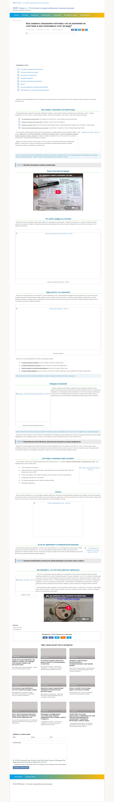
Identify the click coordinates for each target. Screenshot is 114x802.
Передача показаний (27, 78)
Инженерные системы (70, 15)
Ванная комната (45, 15)
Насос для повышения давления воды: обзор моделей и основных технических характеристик (24, 715)
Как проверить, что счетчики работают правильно (35, 90)
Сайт (51, 737)
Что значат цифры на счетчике (29, 72)
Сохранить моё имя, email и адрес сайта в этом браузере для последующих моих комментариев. (40, 764)
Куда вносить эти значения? (29, 75)
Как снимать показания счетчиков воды (32, 69)
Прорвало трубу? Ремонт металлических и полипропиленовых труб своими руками (81, 663)
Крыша (16, 15)
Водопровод (34, 15)
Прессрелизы (18, 776)
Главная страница (17, 20)
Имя (14, 737)
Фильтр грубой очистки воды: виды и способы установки (80, 689)
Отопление (25, 15)
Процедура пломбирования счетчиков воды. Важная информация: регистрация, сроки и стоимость (53, 716)
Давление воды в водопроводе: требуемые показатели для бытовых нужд (52, 689)
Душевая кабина (30, 776)
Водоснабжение (85, 15)
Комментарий (17, 742)
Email (33, 737)
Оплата (23, 84)
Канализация (57, 15)
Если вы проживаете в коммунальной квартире (34, 87)
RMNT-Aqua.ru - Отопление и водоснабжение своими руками (43, 8)
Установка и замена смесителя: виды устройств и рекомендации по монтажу (53, 662)
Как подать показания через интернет (31, 81)
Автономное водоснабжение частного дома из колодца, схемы (24, 689)
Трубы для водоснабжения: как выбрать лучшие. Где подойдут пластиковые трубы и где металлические (23, 662)
